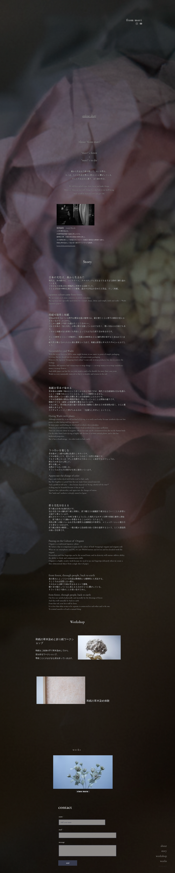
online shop (89, 116)
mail (60, 830)
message (62, 842)
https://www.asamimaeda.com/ (66, 246)
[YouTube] (141, 23)
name (61, 817)
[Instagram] (136, 23)
